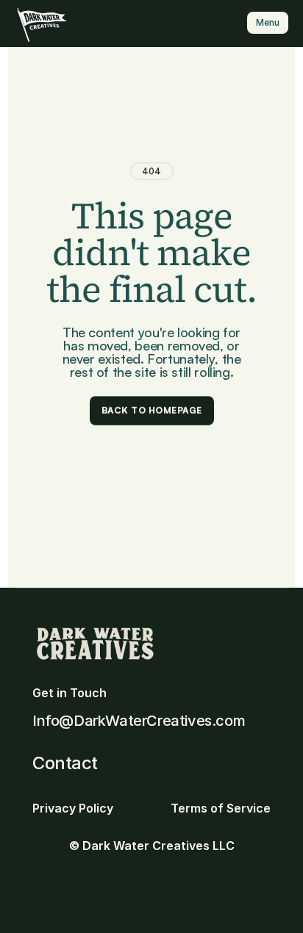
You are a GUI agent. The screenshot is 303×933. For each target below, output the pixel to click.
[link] (41, 24)
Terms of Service (221, 808)
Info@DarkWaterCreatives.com (138, 721)
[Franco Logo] (50, 24)
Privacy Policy (72, 808)
